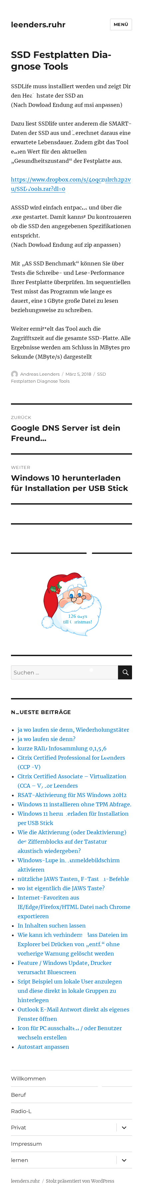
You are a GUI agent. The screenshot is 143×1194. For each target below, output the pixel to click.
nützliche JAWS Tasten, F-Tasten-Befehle (73, 879)
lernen (19, 1160)
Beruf (18, 1095)
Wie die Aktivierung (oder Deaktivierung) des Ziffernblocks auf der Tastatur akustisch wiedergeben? (72, 841)
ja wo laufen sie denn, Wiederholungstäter (73, 729)
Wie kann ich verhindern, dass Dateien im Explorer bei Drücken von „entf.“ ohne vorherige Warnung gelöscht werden (73, 944)
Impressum (26, 1144)
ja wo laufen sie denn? (46, 739)
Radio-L (21, 1111)
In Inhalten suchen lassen (52, 925)
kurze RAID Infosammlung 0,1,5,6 (62, 748)
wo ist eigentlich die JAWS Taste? (61, 888)
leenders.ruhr (38, 24)
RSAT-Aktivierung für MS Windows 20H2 (72, 795)
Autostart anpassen (43, 1046)
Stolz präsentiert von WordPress (80, 1181)
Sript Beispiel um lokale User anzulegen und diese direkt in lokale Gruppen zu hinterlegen (70, 990)
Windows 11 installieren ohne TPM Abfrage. (74, 804)
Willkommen (28, 1078)
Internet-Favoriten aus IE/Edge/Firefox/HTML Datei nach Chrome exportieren (74, 907)
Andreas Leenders (40, 374)
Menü (121, 24)
